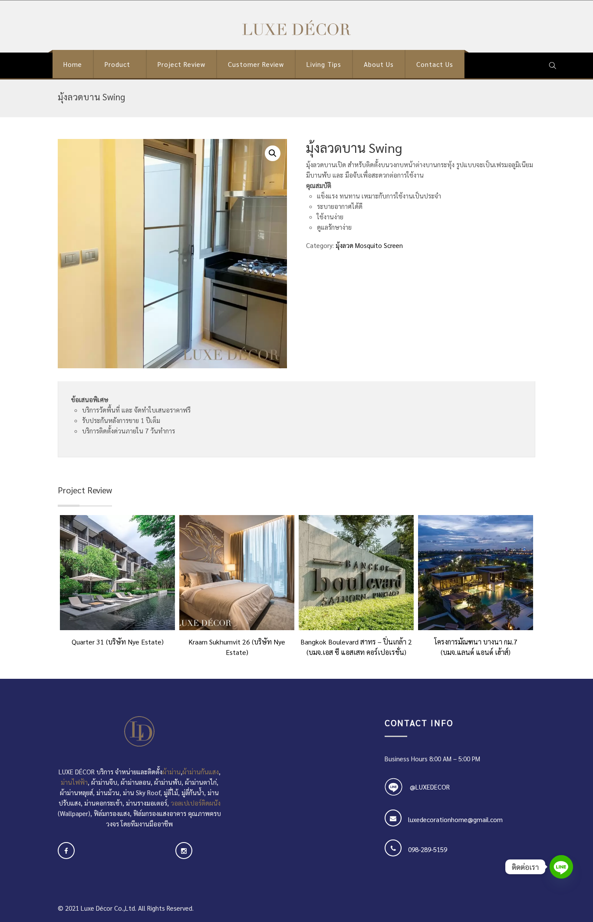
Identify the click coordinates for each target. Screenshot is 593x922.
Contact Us (434, 64)
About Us (379, 64)
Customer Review (256, 64)
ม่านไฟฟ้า (74, 782)
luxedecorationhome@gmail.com (455, 819)
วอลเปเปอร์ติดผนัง (196, 803)
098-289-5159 (427, 849)
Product (117, 64)
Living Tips (323, 64)
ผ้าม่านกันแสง (200, 771)
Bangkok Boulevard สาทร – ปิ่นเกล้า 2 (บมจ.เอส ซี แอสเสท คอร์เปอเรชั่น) (356, 645)
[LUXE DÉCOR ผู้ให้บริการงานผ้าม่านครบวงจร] (296, 27)
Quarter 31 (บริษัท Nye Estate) (118, 641)
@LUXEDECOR (430, 787)
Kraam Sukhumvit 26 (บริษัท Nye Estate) (236, 645)
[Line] (561, 867)
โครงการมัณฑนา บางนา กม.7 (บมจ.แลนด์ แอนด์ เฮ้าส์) (475, 645)
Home (72, 64)
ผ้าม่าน (171, 771)
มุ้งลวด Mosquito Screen (369, 245)
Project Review (181, 64)
